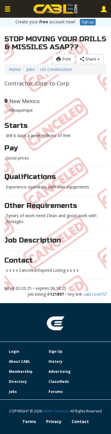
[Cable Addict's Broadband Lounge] (55, 9)
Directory (18, 381)
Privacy (54, 421)
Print (66, 59)
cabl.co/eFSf (95, 294)
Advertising (59, 371)
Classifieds (59, 381)
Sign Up (55, 351)
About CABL (19, 361)
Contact (80, 421)
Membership (21, 371)
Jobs (30, 69)
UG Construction (56, 69)
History (55, 361)
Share (90, 59)
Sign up (88, 22)
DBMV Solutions (56, 411)
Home (15, 69)
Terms (29, 421)
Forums (56, 391)
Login (14, 351)
